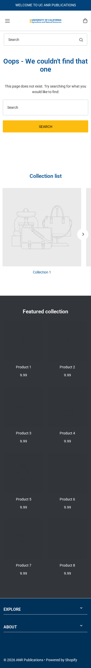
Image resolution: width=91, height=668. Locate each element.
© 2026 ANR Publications (23, 660)
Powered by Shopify (61, 660)
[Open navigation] (15, 20)
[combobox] (45, 40)
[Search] (81, 40)
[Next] (82, 234)
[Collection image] (42, 227)
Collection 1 (42, 272)
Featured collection (45, 311)
